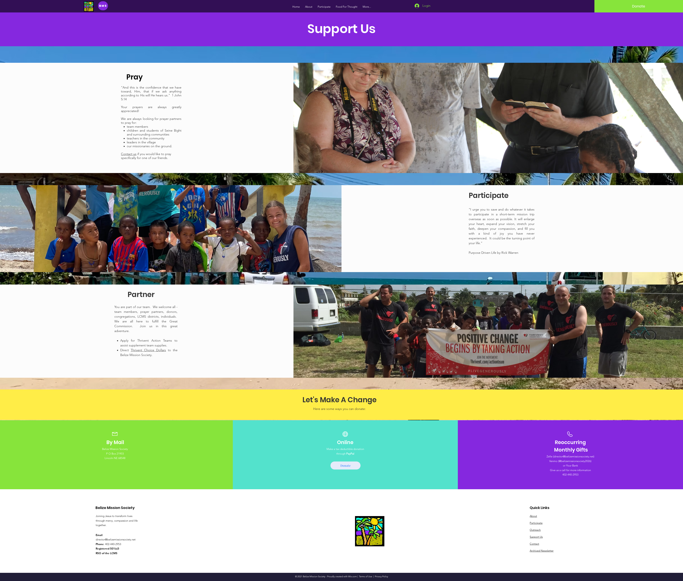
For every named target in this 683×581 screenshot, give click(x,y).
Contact (534, 543)
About (533, 516)
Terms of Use (365, 576)
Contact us (128, 154)
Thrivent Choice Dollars (148, 350)
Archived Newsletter (542, 550)
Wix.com (352, 576)
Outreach (535, 530)
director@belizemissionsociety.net (574, 456)
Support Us (536, 536)
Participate (536, 523)
